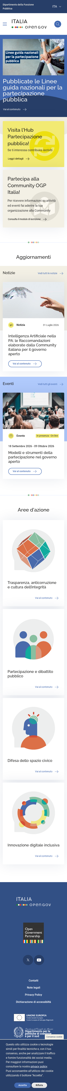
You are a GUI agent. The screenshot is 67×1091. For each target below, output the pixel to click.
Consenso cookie (54, 1037)
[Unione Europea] (33, 1018)
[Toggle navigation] (5, 24)
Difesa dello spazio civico (30, 760)
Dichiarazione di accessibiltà (33, 1002)
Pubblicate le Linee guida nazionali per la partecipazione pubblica (32, 90)
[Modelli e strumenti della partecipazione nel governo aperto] (33, 411)
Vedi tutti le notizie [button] (48, 273)
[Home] (29, 24)
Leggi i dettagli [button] (16, 158)
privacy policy (39, 1066)
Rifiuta (39, 1085)
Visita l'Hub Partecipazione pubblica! (25, 136)
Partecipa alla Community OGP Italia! (27, 185)
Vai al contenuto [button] (12, 109)
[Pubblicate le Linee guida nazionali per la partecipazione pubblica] (33, 58)
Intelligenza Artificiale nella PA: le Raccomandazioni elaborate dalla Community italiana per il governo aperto (32, 345)
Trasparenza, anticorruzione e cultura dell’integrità (32, 585)
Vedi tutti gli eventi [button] (48, 384)
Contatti (33, 980)
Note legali (33, 987)
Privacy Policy (33, 994)
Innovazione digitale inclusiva (33, 845)
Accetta (22, 1085)
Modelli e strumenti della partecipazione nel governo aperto (32, 457)
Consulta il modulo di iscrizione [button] (24, 219)
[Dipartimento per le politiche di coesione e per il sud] (33, 1033)
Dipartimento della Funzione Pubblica (18, 6)
